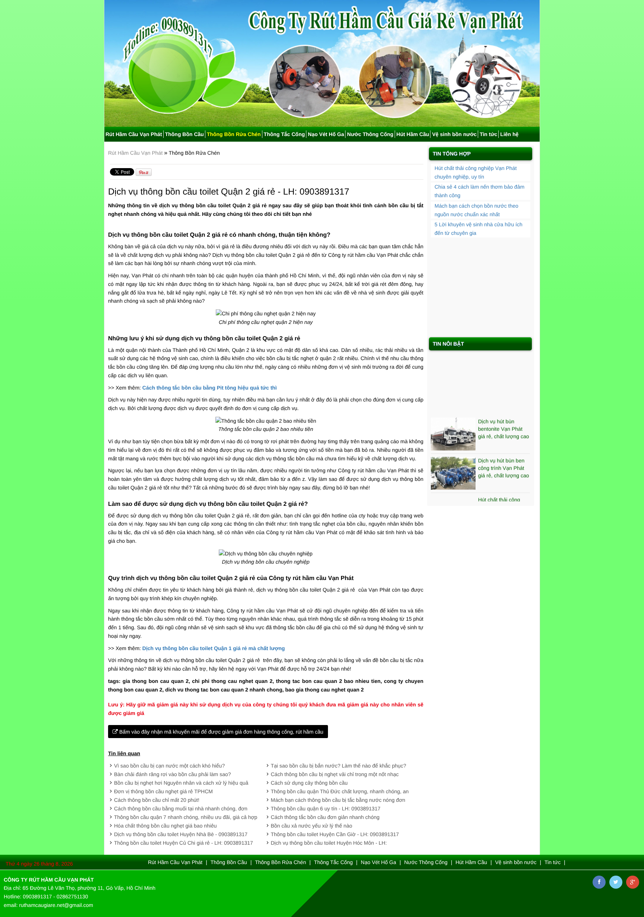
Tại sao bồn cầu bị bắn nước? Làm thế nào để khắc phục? (338, 766)
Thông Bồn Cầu (184, 134)
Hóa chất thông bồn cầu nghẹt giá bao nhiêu (165, 826)
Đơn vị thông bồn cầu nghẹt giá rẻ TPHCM (163, 791)
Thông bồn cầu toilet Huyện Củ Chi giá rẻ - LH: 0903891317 (183, 843)
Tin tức (488, 134)
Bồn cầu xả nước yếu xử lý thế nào (312, 826)
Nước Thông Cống (370, 134)
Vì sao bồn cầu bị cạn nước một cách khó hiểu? (169, 766)
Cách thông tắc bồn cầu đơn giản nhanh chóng (325, 817)
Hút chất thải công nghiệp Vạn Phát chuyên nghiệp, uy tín (503, 496)
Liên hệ (509, 134)
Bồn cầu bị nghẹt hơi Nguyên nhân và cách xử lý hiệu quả (181, 783)
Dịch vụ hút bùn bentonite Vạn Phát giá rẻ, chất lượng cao (503, 419)
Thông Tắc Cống (284, 134)
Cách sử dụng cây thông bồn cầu (309, 783)
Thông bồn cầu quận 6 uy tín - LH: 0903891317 (326, 809)
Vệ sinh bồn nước (454, 134)
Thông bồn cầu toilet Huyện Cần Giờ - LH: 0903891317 (335, 834)
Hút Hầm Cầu (413, 134)
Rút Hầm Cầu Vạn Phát (133, 134)
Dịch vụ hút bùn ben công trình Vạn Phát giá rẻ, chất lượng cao (503, 458)
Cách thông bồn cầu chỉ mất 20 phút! (156, 800)
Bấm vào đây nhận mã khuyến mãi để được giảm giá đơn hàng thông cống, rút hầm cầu (220, 732)
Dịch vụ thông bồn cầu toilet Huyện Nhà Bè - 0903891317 (180, 834)
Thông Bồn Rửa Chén (234, 134)
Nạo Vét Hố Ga (326, 134)
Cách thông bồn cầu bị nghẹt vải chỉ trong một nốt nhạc (335, 774)
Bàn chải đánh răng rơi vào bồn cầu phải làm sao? (172, 774)
